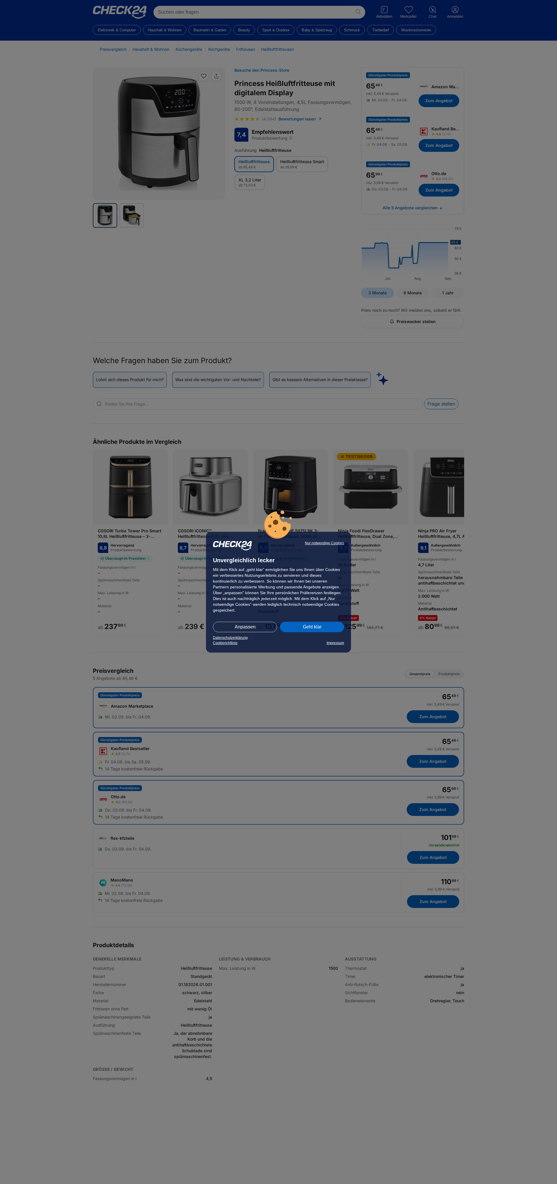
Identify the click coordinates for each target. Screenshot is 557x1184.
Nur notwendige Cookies (324, 543)
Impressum (335, 643)
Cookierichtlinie (225, 643)
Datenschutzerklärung (230, 638)
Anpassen (245, 626)
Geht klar (312, 626)
